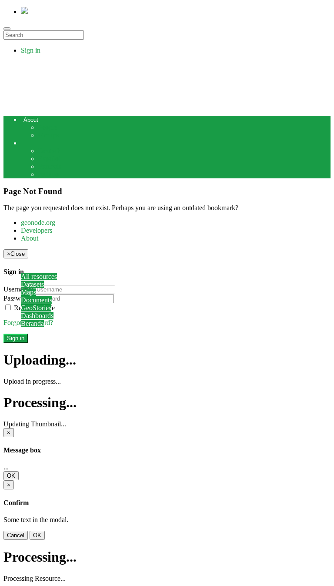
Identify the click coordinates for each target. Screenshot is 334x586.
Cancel (15, 535)
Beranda (32, 323)
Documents (36, 300)
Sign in (30, 50)
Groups (48, 135)
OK (11, 475)
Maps (28, 292)
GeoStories (36, 307)
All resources (39, 276)
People (47, 127)
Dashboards (37, 315)
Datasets (32, 284)
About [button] (30, 120)
